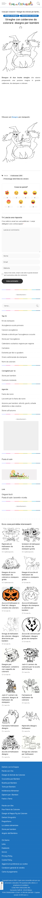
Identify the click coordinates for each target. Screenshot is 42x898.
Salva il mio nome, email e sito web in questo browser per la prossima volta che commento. (21, 274)
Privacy (1, 886)
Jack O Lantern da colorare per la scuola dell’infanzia (31, 666)
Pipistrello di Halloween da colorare (7, 546)
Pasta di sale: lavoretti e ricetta (14, 498)
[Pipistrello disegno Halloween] (31, 717)
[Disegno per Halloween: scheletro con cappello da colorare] (11, 655)
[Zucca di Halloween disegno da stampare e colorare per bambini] (31, 594)
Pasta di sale (7, 459)
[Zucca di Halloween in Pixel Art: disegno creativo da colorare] (11, 594)
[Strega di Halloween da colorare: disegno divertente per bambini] (11, 624)
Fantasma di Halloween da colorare (27, 697)
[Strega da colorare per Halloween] (31, 742)
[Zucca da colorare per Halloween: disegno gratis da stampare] (31, 624)
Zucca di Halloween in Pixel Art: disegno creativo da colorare (10, 605)
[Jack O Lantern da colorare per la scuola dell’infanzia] (31, 655)
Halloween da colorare (29, 16)
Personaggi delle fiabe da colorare (16, 179)
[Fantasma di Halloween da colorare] (31, 686)
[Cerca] (37, 3)
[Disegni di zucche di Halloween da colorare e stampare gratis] (31, 563)
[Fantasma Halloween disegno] (11, 717)
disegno (15, 117)
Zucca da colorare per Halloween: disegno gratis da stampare (31, 636)
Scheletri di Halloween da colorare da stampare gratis (31, 546)
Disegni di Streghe (11, 16)
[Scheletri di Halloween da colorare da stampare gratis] (31, 535)
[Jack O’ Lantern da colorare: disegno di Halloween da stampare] (11, 686)
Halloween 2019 (16, 175)
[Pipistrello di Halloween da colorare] (11, 535)
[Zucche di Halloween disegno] (11, 742)
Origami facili (7, 494)
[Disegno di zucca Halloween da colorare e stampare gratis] (11, 563)
